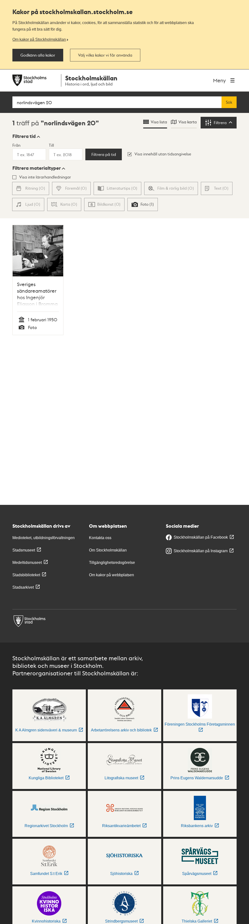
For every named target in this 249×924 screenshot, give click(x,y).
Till (51, 145)
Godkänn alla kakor (37, 55)
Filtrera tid (24, 136)
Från (16, 145)
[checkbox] (142, 204)
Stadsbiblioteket (26, 575)
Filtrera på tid (103, 154)
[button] (26, 136)
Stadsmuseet (23, 550)
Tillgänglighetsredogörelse (112, 562)
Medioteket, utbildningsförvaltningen (43, 538)
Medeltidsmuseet (27, 562)
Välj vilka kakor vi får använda (105, 55)
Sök (229, 102)
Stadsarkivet (23, 587)
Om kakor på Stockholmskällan (39, 39)
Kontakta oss (100, 538)
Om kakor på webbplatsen (111, 575)
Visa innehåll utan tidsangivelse (162, 153)
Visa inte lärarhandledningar (45, 176)
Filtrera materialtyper (36, 168)
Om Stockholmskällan (108, 550)
